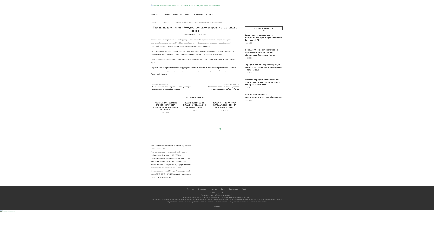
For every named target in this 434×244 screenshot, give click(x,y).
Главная (153, 22)
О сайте (209, 14)
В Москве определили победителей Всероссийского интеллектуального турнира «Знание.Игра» (262, 82)
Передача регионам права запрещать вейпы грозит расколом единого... (224, 105)
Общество (177, 14)
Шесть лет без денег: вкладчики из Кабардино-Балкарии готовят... (195, 105)
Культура (154, 14)
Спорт (187, 14)
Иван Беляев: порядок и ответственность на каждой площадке (263, 96)
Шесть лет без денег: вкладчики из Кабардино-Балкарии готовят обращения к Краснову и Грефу (261, 52)
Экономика (198, 14)
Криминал (166, 14)
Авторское (165, 22)
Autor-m (192, 34)
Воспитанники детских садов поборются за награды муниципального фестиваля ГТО (263, 37)
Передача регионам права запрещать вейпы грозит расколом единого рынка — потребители (263, 67)
